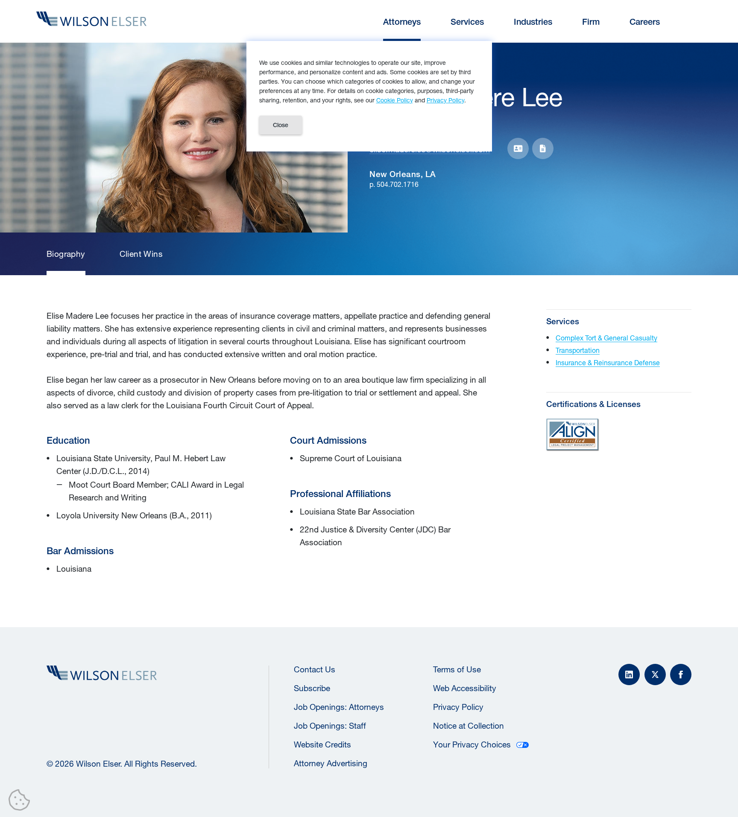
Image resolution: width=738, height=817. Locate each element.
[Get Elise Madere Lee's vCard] (518, 148)
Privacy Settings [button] (21, 801)
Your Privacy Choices (472, 744)
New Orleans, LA (402, 174)
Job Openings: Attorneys (339, 707)
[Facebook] (680, 674)
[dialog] (369, 96)
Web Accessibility (464, 688)
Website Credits (322, 744)
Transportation (578, 350)
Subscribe (312, 688)
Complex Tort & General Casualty (606, 338)
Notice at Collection (468, 725)
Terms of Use (457, 669)
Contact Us (314, 669)
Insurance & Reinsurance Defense (608, 362)
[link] (66, 254)
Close (280, 125)
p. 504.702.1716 (394, 184)
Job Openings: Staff (330, 725)
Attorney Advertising (330, 763)
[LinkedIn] (629, 674)
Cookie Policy (394, 100)
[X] (655, 674)
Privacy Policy (458, 707)
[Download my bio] (543, 148)
